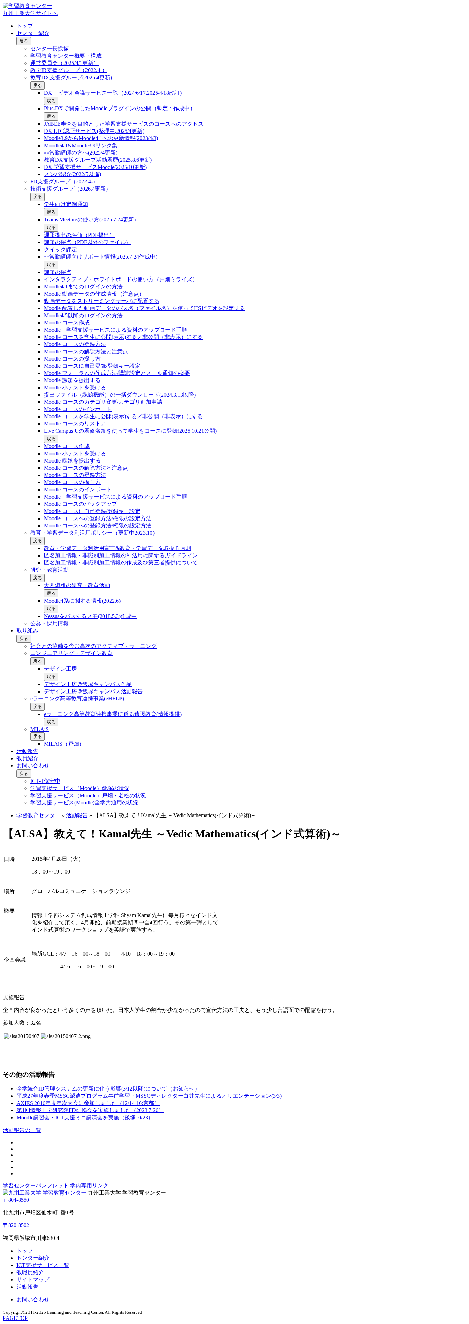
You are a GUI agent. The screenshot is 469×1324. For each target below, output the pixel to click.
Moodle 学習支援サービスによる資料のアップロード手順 (115, 330)
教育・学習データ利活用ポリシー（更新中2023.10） (94, 533)
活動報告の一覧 (22, 1130)
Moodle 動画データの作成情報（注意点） (94, 294)
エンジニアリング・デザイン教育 (71, 653)
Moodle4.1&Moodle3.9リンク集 (80, 145)
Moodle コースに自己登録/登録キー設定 (92, 366)
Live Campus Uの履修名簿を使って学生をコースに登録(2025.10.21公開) (130, 431)
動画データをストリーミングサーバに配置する (101, 301)
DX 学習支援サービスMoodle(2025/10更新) (95, 167)
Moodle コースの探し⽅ (72, 359)
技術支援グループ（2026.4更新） (70, 189)
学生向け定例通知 (66, 204)
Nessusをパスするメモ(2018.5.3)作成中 (90, 616)
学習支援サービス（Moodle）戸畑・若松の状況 (88, 795)
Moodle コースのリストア (75, 423)
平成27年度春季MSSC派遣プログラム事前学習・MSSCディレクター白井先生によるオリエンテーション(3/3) (149, 1096)
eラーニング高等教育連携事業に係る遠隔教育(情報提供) (113, 714)
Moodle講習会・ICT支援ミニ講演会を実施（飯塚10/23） (84, 1117)
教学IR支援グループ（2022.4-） (68, 70)
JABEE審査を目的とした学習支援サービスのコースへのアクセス (124, 124)
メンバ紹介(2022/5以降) (72, 174)
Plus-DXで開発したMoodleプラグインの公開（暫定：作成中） (119, 108)
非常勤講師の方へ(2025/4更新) (80, 153)
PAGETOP (15, 1318)
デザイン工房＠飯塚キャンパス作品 (88, 684)
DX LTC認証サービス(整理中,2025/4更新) (94, 131)
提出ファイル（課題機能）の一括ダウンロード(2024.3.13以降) (120, 395)
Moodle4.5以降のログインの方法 (83, 315)
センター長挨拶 (49, 49)
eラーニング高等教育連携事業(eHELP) (77, 698)
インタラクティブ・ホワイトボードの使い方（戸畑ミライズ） (121, 279)
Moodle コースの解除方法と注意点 (86, 351)
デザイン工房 (60, 669)
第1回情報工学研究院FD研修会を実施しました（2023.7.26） (90, 1110)
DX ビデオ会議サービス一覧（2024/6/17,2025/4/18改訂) (113, 93)
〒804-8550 (16, 1200)
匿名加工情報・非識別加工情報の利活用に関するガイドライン (121, 555)
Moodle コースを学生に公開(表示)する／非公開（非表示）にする (123, 337)
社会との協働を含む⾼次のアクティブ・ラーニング (93, 646)
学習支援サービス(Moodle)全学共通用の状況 (84, 803)
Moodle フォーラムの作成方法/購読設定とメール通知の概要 (117, 373)
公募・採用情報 (49, 623)
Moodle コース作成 (67, 323)
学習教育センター (38, 815)
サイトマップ (32, 1279)
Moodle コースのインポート (78, 409)
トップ (24, 26)
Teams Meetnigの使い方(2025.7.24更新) (90, 219)
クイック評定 (60, 249)
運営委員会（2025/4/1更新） (64, 63)
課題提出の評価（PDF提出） (79, 235)
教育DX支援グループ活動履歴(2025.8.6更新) (98, 160)
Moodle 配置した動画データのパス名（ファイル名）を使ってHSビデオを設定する (144, 308)
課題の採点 (57, 272)
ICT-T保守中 (45, 781)
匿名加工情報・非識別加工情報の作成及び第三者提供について (121, 563)
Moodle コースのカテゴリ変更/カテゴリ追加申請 (103, 402)
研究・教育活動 (49, 570)
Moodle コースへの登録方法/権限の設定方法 (97, 518)
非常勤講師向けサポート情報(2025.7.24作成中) (100, 257)
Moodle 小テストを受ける (75, 387)
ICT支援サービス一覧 (42, 1265)
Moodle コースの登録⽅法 (75, 344)
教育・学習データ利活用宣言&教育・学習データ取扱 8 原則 (117, 548)
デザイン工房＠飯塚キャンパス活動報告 (93, 691)
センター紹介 (32, 33)
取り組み (27, 631)
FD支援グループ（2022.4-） (64, 181)
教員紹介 (27, 758)
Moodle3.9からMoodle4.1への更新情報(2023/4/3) (101, 138)
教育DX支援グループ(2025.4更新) (71, 77)
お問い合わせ (32, 765)
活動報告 (27, 751)
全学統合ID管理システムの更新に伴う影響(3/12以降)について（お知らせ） (108, 1089)
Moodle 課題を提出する (72, 380)
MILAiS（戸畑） (64, 744)
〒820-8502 (16, 1225)
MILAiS (39, 729)
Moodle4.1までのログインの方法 (83, 286)
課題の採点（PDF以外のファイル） (87, 242)
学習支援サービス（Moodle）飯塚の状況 (79, 788)
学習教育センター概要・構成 (66, 56)
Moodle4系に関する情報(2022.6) (82, 601)
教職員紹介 (30, 1272)
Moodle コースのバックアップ (80, 504)
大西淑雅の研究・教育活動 (77, 585)
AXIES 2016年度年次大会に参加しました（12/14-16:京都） (88, 1103)
